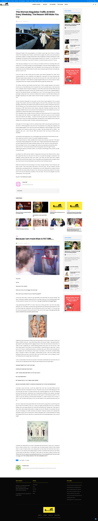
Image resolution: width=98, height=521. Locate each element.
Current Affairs (36, 4)
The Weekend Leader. (26, 177)
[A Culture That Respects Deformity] (23, 222)
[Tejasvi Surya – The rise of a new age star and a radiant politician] (72, 18)
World (42, 1)
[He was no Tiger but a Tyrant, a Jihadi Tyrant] (67, 47)
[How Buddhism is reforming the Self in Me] (40, 207)
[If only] (40, 222)
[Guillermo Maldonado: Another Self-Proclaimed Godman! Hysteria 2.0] (67, 60)
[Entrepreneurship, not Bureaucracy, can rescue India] (57, 206)
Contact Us (50, 515)
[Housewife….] (57, 222)
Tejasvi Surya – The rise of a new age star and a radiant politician (72, 25)
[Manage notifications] (96, 519)
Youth (35, 1)
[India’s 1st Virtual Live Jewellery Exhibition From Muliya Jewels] (23, 206)
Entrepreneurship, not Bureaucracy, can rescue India (57, 213)
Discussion (19, 190)
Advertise (45, 515)
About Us (40, 515)
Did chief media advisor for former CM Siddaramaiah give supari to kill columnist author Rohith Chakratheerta (74, 230)
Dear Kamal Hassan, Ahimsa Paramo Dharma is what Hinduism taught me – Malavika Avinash (75, 52)
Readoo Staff (20, 21)
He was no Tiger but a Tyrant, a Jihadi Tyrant (75, 46)
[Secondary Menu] (93, 4)
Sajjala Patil (71, 42)
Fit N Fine (16, 1)
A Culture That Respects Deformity (22, 229)
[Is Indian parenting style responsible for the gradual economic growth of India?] (74, 206)
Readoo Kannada (5, 1)
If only (34, 229)
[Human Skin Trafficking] (67, 41)
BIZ (9, 1)
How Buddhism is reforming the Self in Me (40, 216)
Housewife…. (52, 229)
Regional (34, 213)
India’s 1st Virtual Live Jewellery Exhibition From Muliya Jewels (23, 213)
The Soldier (60, 4)
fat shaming (27, 460)
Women (31, 1)
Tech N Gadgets (22, 1)
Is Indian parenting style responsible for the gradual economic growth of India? (74, 213)
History (39, 1)
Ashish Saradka (68, 27)
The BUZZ (45, 4)
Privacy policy (57, 515)
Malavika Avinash (71, 48)
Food (34, 486)
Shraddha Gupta (20, 243)
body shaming (22, 460)
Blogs (13, 1)
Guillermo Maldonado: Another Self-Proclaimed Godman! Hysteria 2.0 (74, 59)
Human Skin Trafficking (74, 39)
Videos (66, 4)
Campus (27, 1)
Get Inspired (53, 4)
